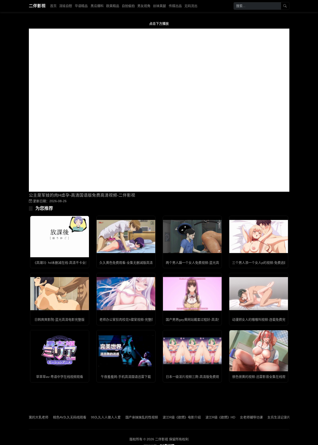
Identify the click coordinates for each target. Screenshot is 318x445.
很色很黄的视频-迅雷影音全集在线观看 (260, 377)
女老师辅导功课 (241, 417)
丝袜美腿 (159, 6)
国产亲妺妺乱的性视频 (131, 417)
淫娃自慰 (65, 6)
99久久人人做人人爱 (96, 417)
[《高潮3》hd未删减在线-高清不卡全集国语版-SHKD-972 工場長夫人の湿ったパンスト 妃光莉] (59, 237)
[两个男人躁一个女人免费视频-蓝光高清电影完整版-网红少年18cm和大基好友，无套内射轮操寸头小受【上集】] (192, 236)
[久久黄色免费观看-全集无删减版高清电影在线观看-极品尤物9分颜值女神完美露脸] (126, 236)
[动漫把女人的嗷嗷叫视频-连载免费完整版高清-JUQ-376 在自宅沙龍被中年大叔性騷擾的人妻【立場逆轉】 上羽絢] (258, 293)
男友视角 (143, 6)
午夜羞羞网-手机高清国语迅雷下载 (126, 377)
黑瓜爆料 (97, 6)
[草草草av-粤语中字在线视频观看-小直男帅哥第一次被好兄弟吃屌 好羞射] (59, 350)
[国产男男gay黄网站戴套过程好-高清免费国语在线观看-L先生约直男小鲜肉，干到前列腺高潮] (192, 294)
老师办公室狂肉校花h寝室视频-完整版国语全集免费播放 (140, 319)
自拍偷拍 (128, 6)
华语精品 (81, 6)
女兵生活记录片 (268, 417)
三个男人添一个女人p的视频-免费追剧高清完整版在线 (271, 262)
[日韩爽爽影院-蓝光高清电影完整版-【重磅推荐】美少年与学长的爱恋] (59, 293)
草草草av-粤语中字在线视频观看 (59, 377)
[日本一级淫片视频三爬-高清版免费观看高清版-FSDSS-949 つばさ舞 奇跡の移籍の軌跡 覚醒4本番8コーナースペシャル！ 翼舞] (192, 351)
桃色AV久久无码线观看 (59, 417)
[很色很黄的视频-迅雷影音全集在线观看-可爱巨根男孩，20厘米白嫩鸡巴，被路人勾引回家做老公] (258, 351)
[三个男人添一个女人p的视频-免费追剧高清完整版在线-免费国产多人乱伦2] (258, 236)
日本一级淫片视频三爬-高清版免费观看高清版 (199, 377)
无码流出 (190, 6)
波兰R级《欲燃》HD (210, 417)
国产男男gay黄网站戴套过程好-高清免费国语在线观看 (205, 319)
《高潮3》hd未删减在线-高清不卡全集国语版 (65, 262)
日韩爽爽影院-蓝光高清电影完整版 (59, 319)
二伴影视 (37, 5)
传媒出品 (175, 6)
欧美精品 (112, 6)
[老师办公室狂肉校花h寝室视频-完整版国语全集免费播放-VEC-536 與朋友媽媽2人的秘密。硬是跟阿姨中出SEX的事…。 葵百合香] (126, 293)
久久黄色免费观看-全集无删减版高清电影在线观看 (135, 262)
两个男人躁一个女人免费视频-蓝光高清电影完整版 (202, 262)
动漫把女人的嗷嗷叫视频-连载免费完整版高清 (265, 319)
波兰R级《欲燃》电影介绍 (172, 417)
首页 (53, 6)
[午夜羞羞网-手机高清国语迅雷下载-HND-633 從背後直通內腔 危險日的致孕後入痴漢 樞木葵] (126, 350)
